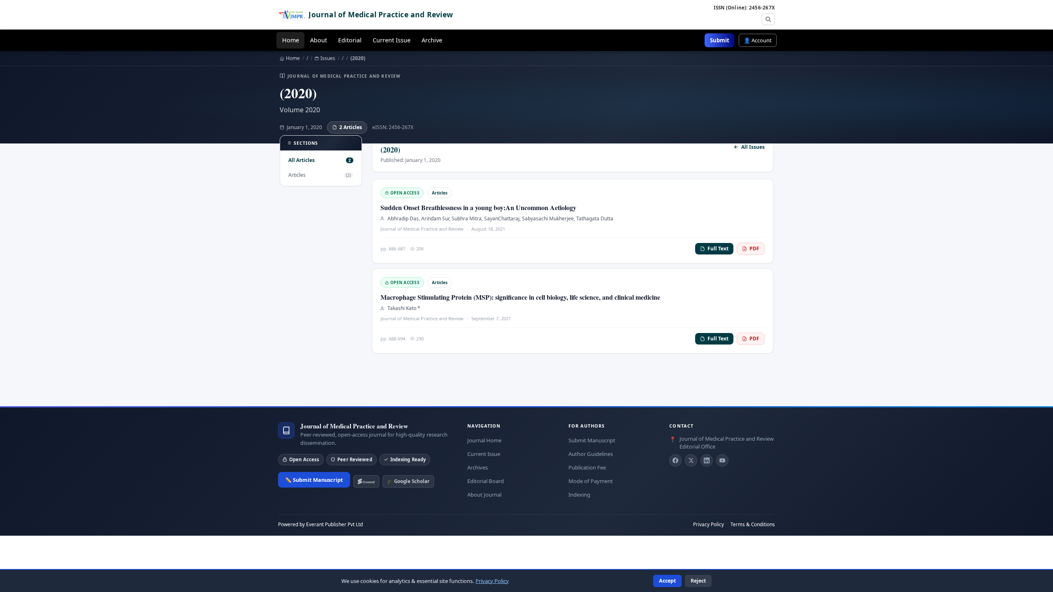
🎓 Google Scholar (408, 481)
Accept (667, 580)
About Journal (484, 494)
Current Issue (392, 40)
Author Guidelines (590, 454)
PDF (754, 248)
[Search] (768, 19)
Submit (719, 40)
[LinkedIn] (706, 460)
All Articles (319, 160)
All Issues (753, 147)
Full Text (717, 248)
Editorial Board (485, 481)
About (318, 40)
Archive (432, 40)
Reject (698, 580)
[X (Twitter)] (691, 460)
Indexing (579, 494)
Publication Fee (587, 467)
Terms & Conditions (753, 524)
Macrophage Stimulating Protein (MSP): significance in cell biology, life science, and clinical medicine (520, 297)
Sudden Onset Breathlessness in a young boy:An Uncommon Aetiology (478, 207)
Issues (327, 58)
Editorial (350, 40)
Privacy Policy (708, 524)
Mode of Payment (590, 481)
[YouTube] (722, 460)
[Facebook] (675, 460)
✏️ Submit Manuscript (314, 479)
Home (290, 40)
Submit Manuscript (591, 440)
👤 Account (758, 40)
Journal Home (484, 440)
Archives (477, 467)
